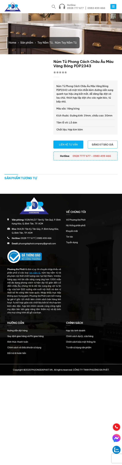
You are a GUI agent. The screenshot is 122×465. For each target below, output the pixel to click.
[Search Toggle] (53, 7)
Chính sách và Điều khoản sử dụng (24, 347)
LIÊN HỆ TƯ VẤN (68, 144)
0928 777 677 (75, 8)
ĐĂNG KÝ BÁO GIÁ (102, 144)
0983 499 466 (96, 8)
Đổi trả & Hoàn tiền (16, 353)
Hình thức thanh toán (17, 342)
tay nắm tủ (34, 272)
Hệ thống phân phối (75, 225)
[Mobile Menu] (113, 6)
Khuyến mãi (72, 231)
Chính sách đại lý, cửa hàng (79, 336)
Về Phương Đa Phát (76, 219)
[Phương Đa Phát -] (12, 6)
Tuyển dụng (72, 242)
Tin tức (69, 236)
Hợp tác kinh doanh (75, 330)
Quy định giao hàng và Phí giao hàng (25, 336)
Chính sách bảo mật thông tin (81, 342)
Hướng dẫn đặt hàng (17, 330)
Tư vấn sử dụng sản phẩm (78, 347)
